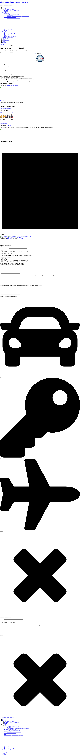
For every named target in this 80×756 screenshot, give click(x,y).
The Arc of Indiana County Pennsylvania (15, 2)
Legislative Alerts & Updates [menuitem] (9, 741)
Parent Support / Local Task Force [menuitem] (10, 729)
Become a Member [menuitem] (5, 752)
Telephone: (3, 249)
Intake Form (7, 67)
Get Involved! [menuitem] (4, 737)
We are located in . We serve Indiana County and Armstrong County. (16, 255)
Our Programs (4, 12)
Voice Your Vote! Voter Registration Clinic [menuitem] (11, 736)
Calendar (3, 41)
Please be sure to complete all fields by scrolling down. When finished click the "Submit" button (16, 243)
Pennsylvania (6, 34)
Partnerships (4, 31)
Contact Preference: (4, 251)
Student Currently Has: (4, 261)
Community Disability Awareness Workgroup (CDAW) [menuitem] (13, 735)
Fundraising (4, 42)
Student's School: (3, 259)
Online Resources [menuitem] (7, 740)
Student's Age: (3, 260)
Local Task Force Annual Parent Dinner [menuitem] (13, 730)
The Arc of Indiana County (9, 9)
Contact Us (6, 11)
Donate (3, 39)
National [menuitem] (5, 747)
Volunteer (6, 25)
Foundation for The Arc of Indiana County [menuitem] (11, 722)
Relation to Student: (4, 247)
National (5, 35)
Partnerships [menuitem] (4, 743)
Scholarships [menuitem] (6, 725)
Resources (4, 27)
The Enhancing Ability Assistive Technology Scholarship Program (18, 16)
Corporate (6, 32)
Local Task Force (5, 38)
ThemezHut (21, 238)
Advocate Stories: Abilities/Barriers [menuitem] (10, 733)
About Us (4, 8)
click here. (9, 125)
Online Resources (7, 28)
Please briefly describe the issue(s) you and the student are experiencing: (12, 264)
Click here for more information (5, 108)
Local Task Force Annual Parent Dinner (13, 18)
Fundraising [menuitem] (4, 754)
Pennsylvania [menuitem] (6, 746)
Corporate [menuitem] (6, 744)
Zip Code (19, 251)
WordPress (9, 238)
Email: (2, 250)
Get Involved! (4, 24)
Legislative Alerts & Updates (9, 29)
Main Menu (2, 44)
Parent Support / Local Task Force (10, 17)
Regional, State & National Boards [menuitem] (10, 748)
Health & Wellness (7, 19)
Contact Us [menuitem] (6, 723)
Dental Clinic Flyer (3, 100)
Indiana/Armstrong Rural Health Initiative (14, 20)
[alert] (40, 188)
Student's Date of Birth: (15, 260)
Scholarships (6, 13)
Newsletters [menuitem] (6, 742)
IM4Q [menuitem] (5, 734)
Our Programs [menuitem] (4, 724)
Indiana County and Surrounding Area (11, 33)
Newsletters (6, 30)
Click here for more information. (12, 85)
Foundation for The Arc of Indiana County (11, 10)
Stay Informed (6, 26)
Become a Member (5, 40)
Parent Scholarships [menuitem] (10, 727)
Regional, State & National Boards (10, 36)
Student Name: (3, 258)
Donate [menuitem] (3, 751)
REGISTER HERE (3, 123)
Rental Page (44, 139)
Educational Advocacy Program (7, 37)
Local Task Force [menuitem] (5, 750)
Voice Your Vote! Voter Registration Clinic (11, 23)
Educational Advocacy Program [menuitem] (7, 749)
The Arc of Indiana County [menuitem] (9, 721)
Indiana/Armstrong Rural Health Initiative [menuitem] (14, 732)
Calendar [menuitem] (3, 753)
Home (3, 7)
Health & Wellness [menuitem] (7, 731)
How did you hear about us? (5, 253)
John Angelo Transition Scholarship (13, 14)
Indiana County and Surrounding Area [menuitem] (11, 745)
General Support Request (12, 72)
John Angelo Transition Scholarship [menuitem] (13, 726)
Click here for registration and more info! (7, 112)
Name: (2, 246)
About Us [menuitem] (4, 720)
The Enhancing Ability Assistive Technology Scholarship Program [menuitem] (18, 728)
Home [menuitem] (3, 719)
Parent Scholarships (10, 15)
